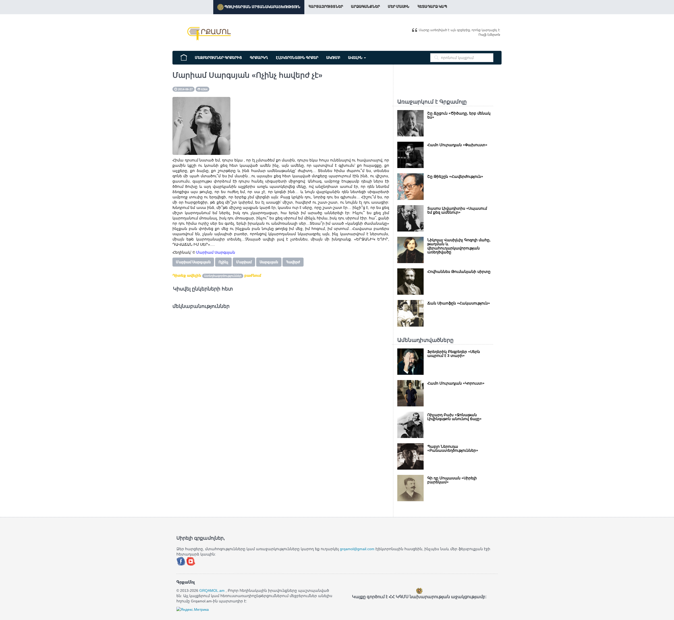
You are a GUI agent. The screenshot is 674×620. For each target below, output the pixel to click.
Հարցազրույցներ (325, 6)
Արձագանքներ (365, 6)
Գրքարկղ (259, 58)
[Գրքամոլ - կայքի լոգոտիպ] (209, 33)
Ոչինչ (223, 262)
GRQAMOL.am (212, 590)
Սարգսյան (269, 262)
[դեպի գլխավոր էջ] (184, 56)
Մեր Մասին (398, 6)
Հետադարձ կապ (432, 6)
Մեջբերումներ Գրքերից (218, 58)
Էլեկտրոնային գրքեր (297, 58)
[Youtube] (190, 561)
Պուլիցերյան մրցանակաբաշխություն (262, 7)
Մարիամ (244, 262)
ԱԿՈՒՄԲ (333, 58)
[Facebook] (181, 561)
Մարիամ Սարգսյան (193, 262)
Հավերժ (293, 262)
